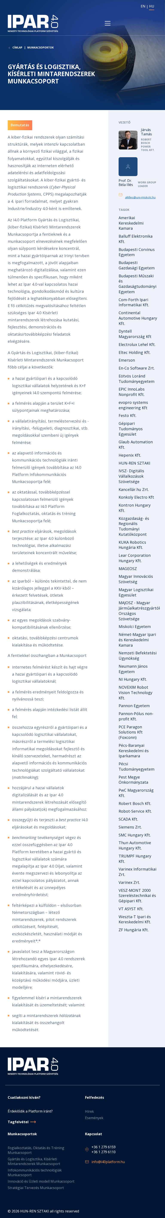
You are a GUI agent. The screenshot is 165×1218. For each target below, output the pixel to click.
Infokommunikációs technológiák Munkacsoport (35, 1172)
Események (94, 1117)
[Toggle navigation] (107, 23)
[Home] (34, 23)
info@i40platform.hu (108, 1161)
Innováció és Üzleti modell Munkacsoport (41, 1181)
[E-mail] (122, 194)
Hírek (89, 1111)
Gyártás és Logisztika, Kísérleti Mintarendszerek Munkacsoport (34, 1161)
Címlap (17, 47)
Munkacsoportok (40, 47)
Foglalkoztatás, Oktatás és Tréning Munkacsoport (36, 1150)
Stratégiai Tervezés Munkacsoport (36, 1187)
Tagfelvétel (18, 1122)
